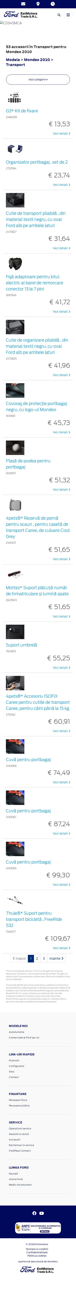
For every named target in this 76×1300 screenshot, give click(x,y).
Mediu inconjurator (20, 1184)
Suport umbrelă (21, 645)
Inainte (55, 958)
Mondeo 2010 (37, 59)
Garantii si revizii (19, 1134)
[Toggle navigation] (68, 14)
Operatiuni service (20, 1128)
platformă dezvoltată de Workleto (38, 1261)
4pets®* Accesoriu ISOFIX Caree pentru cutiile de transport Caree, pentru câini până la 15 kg (38, 702)
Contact (14, 1077)
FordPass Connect (20, 1150)
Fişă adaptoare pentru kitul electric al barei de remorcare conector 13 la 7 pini (34, 282)
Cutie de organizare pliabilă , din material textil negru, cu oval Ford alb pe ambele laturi (37, 346)
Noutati (13, 1173)
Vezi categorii (36, 79)
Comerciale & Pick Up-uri (24, 1037)
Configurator (16, 1066)
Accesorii (14, 1139)
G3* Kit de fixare (22, 111)
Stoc (12, 1071)
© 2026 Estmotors (37, 1244)
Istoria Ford (16, 1179)
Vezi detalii (60, 133)
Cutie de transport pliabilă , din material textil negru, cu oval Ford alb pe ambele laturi (36, 219)
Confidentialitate (37, 1252)
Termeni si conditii (37, 1249)
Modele (13, 59)
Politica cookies (36, 1255)
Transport (15, 64)
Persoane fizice (18, 1100)
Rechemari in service (21, 1145)
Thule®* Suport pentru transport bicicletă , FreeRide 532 (34, 919)
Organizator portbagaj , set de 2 (37, 162)
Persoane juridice (19, 1105)
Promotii (14, 1060)
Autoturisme (16, 1032)
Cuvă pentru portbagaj (28, 759)
